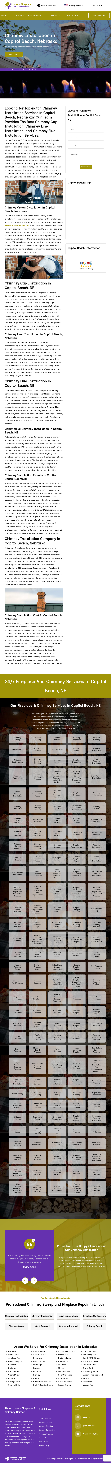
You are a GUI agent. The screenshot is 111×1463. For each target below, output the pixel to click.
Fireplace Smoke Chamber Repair (57, 794)
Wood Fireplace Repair (37, 859)
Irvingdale (63, 1361)
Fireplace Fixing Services (37, 1157)
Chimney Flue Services (96, 820)
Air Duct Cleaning (37, 1094)
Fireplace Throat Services (17, 924)
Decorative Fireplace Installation (96, 1118)
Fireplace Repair (57, 761)
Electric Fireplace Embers (76, 967)
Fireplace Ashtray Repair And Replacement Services (96, 891)
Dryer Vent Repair (37, 1118)
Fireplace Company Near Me (17, 1144)
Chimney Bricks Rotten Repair (76, 939)
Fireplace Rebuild (17, 859)
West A (86, 1378)
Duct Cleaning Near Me (37, 1131)
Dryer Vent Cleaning (96, 1082)
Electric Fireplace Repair (76, 859)
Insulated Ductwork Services (97, 1172)
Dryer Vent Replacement (57, 1118)
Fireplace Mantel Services (96, 1188)
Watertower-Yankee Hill (94, 1375)
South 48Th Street (91, 1358)
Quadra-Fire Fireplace (97, 1024)
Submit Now (86, 167)
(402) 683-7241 (99, 15)
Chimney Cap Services (37, 820)
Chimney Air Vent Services (17, 982)
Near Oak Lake (65, 1375)
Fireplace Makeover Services (57, 1172)
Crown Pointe (39, 1354)
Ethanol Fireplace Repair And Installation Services (76, 873)
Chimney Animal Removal (76, 1066)
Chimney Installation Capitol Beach (26, 70)
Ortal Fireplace (76, 1037)
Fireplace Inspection (57, 808)
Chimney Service (57, 738)
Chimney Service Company (77, 1105)
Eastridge (37, 1365)
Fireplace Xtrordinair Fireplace (96, 1037)
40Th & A (12, 1351)
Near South (63, 1378)
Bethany (12, 1368)
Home (4, 15)
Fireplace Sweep (57, 846)
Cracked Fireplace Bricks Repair (57, 1188)
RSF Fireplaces (18, 1012)
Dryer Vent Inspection (96, 1094)
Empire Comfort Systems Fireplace (17, 1066)
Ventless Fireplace (57, 1157)
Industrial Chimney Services (97, 924)
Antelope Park (14, 1358)
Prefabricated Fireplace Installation (96, 874)
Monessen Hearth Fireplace (37, 1050)
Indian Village (64, 1358)
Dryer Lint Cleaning (57, 1094)
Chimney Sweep (17, 738)
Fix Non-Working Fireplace (37, 777)
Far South (37, 1371)
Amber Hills (13, 1354)
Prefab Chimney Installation (57, 1082)
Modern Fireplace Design (17, 967)
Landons (62, 1365)
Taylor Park (88, 1368)
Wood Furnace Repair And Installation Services (57, 873)
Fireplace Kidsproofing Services (77, 1082)
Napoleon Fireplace (57, 1012)
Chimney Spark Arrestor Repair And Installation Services (57, 777)
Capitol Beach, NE (90, 1434)
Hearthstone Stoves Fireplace (96, 1050)
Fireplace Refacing (76, 794)
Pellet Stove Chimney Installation (57, 967)
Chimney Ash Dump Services (57, 833)
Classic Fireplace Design (96, 954)
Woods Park (88, 1385)
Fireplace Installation (76, 761)
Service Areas (54, 15)
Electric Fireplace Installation (37, 874)
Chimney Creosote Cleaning (37, 761)
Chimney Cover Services (76, 820)
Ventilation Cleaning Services (37, 1172)
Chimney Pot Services (77, 833)
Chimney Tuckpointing (97, 794)
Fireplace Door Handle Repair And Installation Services (77, 891)
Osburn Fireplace (57, 1024)
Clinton (11, 1378)
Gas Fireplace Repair (57, 859)
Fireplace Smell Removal (17, 954)
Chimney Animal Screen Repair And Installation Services (76, 777)
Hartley (36, 1375)
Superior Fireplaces (18, 998)
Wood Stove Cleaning (96, 1144)
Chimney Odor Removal (37, 954)
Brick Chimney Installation (96, 777)
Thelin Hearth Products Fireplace (37, 1066)
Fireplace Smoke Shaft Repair (37, 794)
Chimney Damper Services (37, 833)
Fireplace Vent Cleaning (76, 846)
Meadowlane (64, 1371)
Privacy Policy (44, 1446)
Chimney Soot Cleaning (17, 761)
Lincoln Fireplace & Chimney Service (75, 1459)
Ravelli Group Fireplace (57, 1066)
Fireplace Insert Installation (17, 1082)
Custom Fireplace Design (37, 967)
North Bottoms (65, 1381)
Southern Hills (89, 1365)
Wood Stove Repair (57, 1144)
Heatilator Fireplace (37, 1012)
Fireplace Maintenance (37, 1144)
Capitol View (14, 1375)
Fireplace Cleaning (96, 738)
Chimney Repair (76, 749)
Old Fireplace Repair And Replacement (77, 808)
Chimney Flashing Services (17, 846)
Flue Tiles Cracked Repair (57, 954)
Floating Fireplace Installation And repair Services (76, 1188)
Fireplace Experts (96, 1105)
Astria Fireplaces (97, 998)
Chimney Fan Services (97, 833)
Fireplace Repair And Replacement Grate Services (37, 910)
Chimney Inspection (77, 738)
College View (14, 1381)
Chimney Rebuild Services (37, 1082)
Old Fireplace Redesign (77, 954)
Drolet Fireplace (17, 1050)
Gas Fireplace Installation (17, 874)
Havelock (37, 1378)
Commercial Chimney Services (57, 924)
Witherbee (87, 1381)
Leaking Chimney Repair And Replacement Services (37, 939)
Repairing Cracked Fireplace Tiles (57, 939)
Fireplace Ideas (17, 1131)
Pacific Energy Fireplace (37, 1037)
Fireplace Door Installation (57, 892)
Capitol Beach (14, 1371)
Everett (36, 1368)
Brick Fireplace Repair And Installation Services (17, 1188)
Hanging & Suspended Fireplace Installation (96, 1157)
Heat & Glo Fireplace (17, 1024)
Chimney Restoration (17, 808)
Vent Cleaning (17, 1094)
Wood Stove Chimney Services (17, 1157)
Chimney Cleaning (37, 738)
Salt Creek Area (90, 1351)
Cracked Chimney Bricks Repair (96, 939)
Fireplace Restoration (17, 777)
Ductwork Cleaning (77, 1131)
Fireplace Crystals (37, 982)
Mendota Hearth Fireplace (57, 1037)
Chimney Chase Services (57, 820)
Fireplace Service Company (57, 1105)
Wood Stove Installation (77, 1144)
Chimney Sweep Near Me (57, 1131)
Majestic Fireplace (76, 1012)
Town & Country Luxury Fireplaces (57, 998)
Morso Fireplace (57, 1050)
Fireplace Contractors (97, 846)
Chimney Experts (17, 1118)
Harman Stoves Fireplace (37, 1024)
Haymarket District (42, 1381)
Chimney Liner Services (17, 833)
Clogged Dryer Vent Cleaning (17, 1105)
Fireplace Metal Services (17, 910)
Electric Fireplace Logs (37, 924)
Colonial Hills (14, 1385)
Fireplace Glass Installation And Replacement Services (37, 891)
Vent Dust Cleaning (77, 1094)
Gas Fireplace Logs (96, 910)
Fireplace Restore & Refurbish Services (37, 1188)
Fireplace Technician (97, 1131)
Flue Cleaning (17, 749)
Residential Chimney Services (76, 924)
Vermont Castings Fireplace (96, 1012)
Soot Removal (57, 749)
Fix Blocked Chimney (17, 939)
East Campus (39, 1361)
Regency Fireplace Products (96, 982)
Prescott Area (64, 1385)
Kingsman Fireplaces (77, 998)
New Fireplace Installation (96, 761)
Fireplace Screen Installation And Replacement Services (96, 1066)
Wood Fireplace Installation (96, 859)
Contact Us (72, 15)
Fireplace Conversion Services (76, 1157)
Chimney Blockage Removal (37, 808)
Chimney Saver (96, 808)
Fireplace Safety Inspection (77, 1118)
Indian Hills (63, 1354)
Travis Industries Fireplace (77, 1050)
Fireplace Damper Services (76, 910)
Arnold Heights (15, 1361)
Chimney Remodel (76, 1172)
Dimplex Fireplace (76, 1024)
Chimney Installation (96, 749)
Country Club (39, 1351)
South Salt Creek (90, 1361)
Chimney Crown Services (17, 820)
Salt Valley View (90, 1354)
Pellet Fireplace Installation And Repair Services (76, 982)
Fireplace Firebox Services (57, 910)
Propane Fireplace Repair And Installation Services (17, 891)
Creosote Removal (37, 749)
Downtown (38, 1358)
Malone (61, 1368)
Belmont (12, 1365)
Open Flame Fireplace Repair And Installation (17, 1172)
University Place (90, 1371)
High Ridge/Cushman (43, 1385)
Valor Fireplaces (37, 998)
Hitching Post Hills (66, 1351)
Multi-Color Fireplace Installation (57, 982)
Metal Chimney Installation (17, 794)
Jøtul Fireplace (17, 1037)
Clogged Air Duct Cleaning (37, 1105)
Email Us (99, 5)
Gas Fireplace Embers (96, 967)
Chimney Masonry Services (37, 846)
